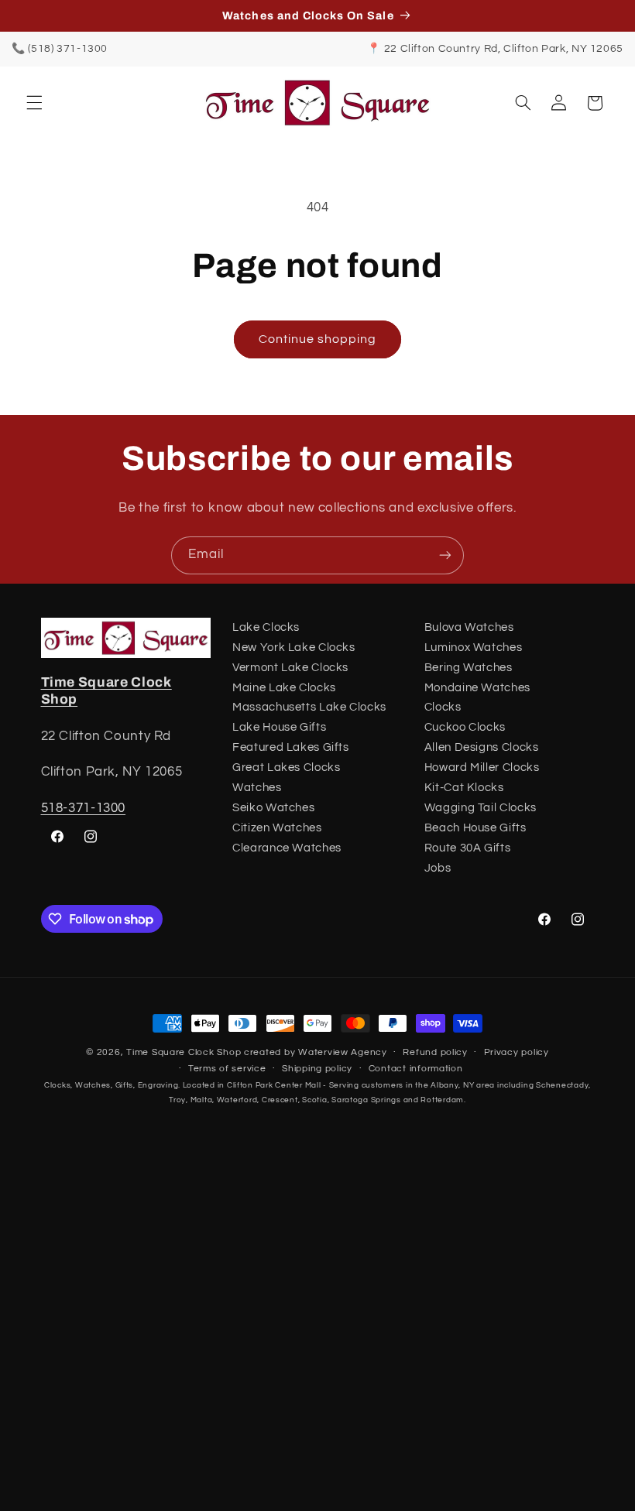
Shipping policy (317, 1068)
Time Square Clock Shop (183, 1052)
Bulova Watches (469, 627)
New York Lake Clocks (293, 647)
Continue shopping (318, 339)
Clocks (443, 707)
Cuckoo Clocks (465, 727)
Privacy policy (516, 1052)
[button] (34, 103)
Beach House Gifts (475, 828)
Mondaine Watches (477, 688)
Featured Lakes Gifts (290, 747)
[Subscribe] (445, 555)
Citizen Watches (276, 828)
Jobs (437, 868)
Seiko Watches (273, 808)
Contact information (416, 1068)
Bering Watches (468, 667)
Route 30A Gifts (467, 848)
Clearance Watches (287, 848)
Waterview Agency (342, 1052)
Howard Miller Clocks (482, 767)
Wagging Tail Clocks (480, 808)
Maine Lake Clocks (284, 688)
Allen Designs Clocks (481, 747)
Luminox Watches (473, 647)
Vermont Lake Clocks (290, 667)
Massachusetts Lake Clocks (309, 707)
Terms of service (227, 1068)
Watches (256, 787)
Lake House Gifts (279, 727)
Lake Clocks (266, 627)
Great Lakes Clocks (286, 767)
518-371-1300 (83, 808)
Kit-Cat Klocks (464, 787)
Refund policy (435, 1052)
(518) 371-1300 (68, 48)
